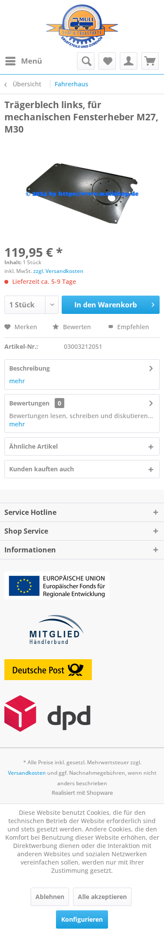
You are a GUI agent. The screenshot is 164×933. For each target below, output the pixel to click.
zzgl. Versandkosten (58, 271)
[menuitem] (23, 61)
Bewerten (77, 327)
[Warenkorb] (150, 61)
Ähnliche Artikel (33, 446)
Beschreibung (29, 368)
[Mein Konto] (128, 61)
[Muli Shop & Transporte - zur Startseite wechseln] (82, 26)
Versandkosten (27, 772)
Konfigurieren (82, 919)
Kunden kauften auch (41, 469)
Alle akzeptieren (102, 896)
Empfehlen (132, 327)
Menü (31, 61)
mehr (17, 381)
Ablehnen (49, 896)
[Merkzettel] (107, 61)
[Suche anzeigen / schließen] (85, 61)
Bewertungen (29, 403)
